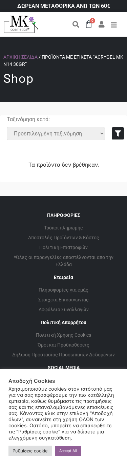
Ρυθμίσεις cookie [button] (30, 450)
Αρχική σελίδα (20, 57)
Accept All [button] (68, 450)
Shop (18, 79)
